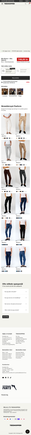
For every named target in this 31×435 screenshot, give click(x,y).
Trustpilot (15, 423)
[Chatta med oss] (28, 432)
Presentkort (5, 359)
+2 (25, 138)
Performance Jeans (6, 355)
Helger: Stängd (5, 371)
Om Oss (18, 336)
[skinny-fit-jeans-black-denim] (17, 218)
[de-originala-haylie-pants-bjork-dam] (2, 138)
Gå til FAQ (5, 316)
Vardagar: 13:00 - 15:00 (7, 369)
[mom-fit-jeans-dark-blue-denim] (17, 244)
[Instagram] (8, 377)
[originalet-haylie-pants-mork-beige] (5, 138)
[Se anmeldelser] (15, 55)
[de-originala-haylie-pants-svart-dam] (4, 138)
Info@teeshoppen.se (7, 339)
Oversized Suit (19, 356)
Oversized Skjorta (20, 352)
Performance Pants (6, 356)
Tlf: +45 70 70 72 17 (7, 337)
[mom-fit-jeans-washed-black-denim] (21, 244)
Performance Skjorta (7, 353)
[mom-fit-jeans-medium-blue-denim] (20, 244)
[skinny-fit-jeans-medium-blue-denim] (20, 218)
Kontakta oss (5, 336)
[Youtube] (3, 377)
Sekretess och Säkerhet (21, 339)
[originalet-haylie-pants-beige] (3, 138)
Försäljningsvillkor (6, 343)
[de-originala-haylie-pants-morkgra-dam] (9, 138)
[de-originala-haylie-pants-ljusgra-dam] (8, 138)
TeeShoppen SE (19, 433)
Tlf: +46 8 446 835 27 (7, 368)
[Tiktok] (10, 377)
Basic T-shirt (5, 352)
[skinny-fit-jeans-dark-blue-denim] (16, 218)
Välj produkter (15, 77)
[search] (25, 3)
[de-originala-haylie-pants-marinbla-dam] (7, 138)
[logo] (9, 3)
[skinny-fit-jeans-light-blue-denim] (19, 218)
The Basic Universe (20, 341)
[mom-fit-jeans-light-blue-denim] (19, 244)
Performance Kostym (7, 357)
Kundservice (5, 340)
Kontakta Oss (5, 367)
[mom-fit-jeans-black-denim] (16, 244)
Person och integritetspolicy (8, 344)
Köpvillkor (4, 341)
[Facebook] (5, 377)
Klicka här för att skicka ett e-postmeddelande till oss (14, 372)
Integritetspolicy (19, 337)
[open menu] (2, 4)
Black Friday (18, 343)
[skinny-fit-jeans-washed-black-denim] (21, 218)
